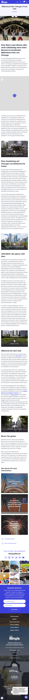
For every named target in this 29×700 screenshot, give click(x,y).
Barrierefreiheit (15, 616)
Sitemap (14, 655)
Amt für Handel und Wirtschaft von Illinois (14, 647)
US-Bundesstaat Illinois (14, 650)
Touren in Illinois (14, 624)
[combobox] (17, 2)
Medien (14, 619)
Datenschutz (14, 652)
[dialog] (2, 698)
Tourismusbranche (14, 621)
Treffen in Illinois (14, 630)
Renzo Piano (14, 394)
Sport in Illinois (15, 627)
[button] (14, 95)
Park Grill (18, 355)
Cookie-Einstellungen (14, 657)
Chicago (14, 11)
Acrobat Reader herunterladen (14, 684)
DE (17, 2)
